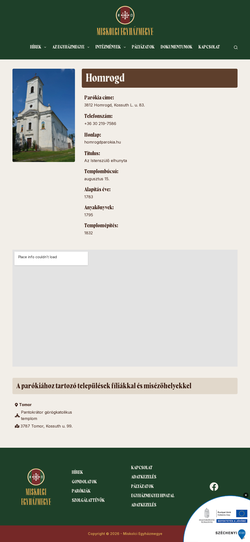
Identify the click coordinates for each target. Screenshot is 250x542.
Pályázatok (143, 47)
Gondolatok (84, 481)
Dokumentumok (176, 47)
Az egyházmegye (68, 47)
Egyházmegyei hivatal (152, 495)
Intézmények (108, 47)
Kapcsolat (209, 47)
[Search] (236, 47)
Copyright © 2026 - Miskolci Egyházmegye (125, 534)
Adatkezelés (143, 477)
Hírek (35, 47)
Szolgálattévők (88, 500)
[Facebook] (214, 486)
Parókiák (81, 491)
